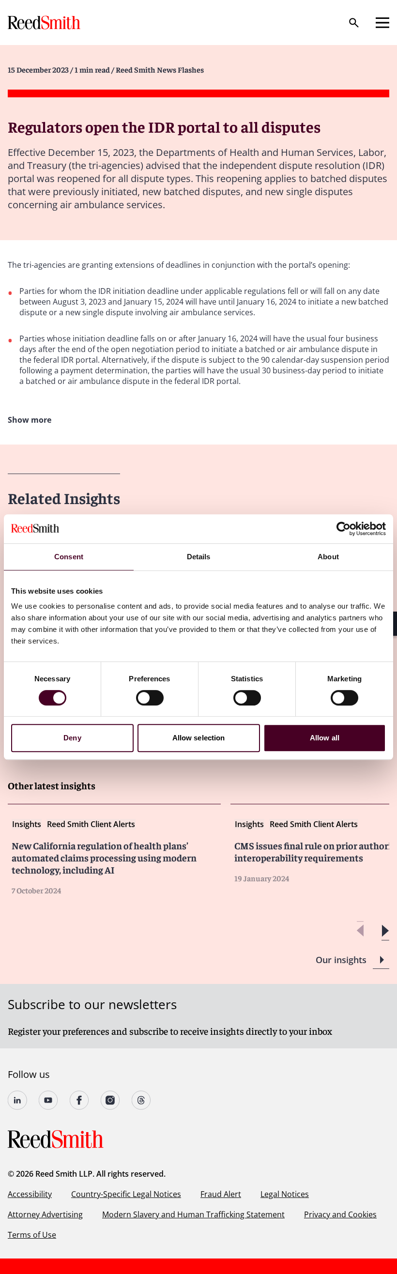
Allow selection (198, 738)
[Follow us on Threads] (141, 1100)
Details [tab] (199, 557)
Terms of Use (32, 1234)
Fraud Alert (220, 1194)
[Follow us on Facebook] (79, 1100)
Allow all (324, 738)
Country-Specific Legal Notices (126, 1194)
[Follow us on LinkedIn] (17, 1100)
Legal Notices (284, 1194)
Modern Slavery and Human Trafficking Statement (193, 1214)
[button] (385, 931)
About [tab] (328, 557)
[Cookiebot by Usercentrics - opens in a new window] (343, 529)
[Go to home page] (45, 22)
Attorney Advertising (45, 1214)
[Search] (354, 22)
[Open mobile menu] (382, 22)
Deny (72, 738)
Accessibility (30, 1194)
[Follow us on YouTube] (48, 1100)
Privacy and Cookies (340, 1214)
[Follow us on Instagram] (110, 1100)
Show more (29, 419)
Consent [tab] (68, 557)
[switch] (150, 698)
